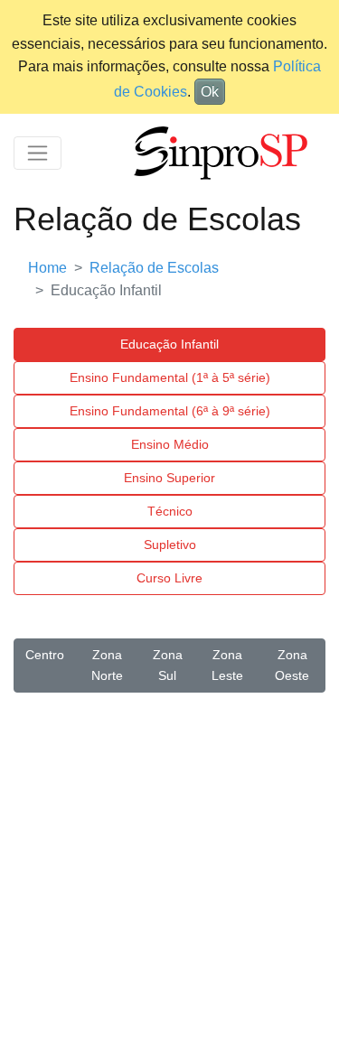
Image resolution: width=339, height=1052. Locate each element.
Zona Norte (107, 665)
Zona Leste (227, 665)
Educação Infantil (169, 344)
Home (47, 267)
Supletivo (170, 544)
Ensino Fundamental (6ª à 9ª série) (170, 411)
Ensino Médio (170, 444)
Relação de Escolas (154, 267)
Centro (44, 654)
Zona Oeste (292, 665)
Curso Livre (169, 578)
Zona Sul (168, 665)
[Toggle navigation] (37, 153)
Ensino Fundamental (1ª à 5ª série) (170, 377)
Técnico (170, 511)
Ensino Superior (169, 477)
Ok (210, 91)
